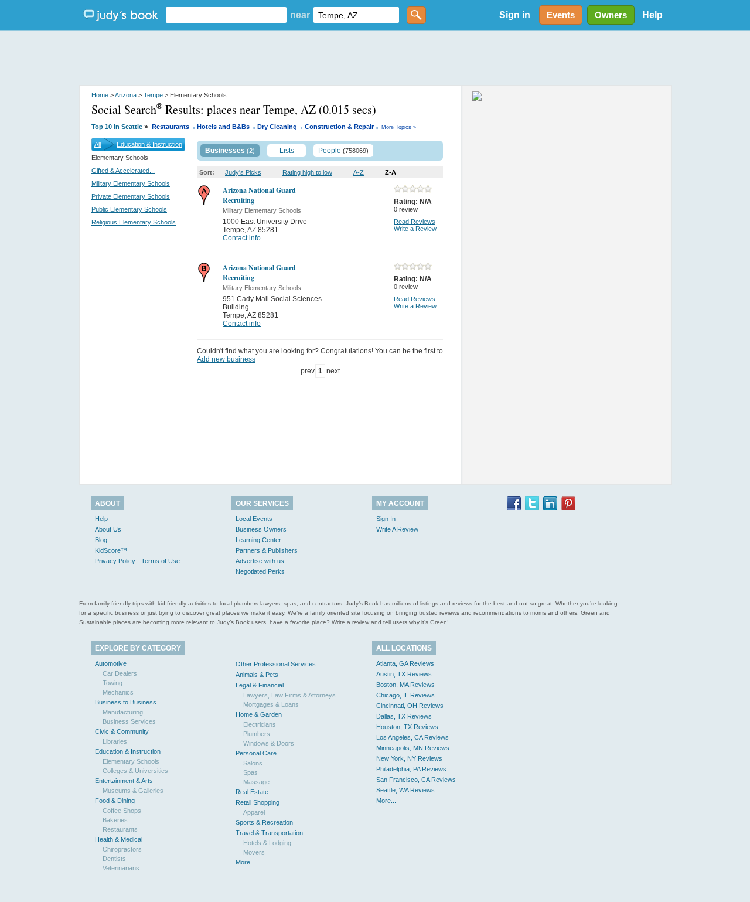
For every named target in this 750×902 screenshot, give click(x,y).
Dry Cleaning (277, 126)
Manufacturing (123, 712)
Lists (286, 151)
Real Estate (252, 791)
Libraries (115, 741)
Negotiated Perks (260, 571)
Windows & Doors (268, 743)
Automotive (111, 663)
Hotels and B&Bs (223, 126)
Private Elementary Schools (130, 196)
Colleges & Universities (135, 770)
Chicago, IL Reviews (405, 695)
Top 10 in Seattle (116, 126)
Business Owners (261, 529)
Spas (250, 772)
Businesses (225, 151)
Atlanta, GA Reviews (405, 663)
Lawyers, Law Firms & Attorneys (289, 695)
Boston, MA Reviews (405, 684)
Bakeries (115, 819)
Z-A (390, 172)
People (329, 151)
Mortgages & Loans (271, 704)
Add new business (226, 359)
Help (652, 15)
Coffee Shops (122, 810)
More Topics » (398, 127)
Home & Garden (259, 714)
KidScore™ (111, 550)
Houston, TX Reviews (407, 726)
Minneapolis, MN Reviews (412, 747)
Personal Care (256, 753)
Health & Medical (118, 839)
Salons (252, 763)
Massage (256, 781)
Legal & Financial (260, 685)
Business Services (129, 721)
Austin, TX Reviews (404, 674)
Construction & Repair (339, 126)
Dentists (114, 858)
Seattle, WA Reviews (405, 790)
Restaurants (170, 126)
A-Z (358, 172)
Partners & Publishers (267, 550)
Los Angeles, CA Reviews (412, 737)
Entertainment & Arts (124, 780)
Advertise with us (260, 560)
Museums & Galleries (133, 790)
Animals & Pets (257, 674)
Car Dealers (120, 673)
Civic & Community (122, 731)
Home (99, 94)
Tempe (153, 94)
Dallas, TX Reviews (404, 716)
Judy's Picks (243, 172)
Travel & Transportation (269, 832)
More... (245, 862)
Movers (254, 852)
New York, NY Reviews (409, 758)
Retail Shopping (257, 802)
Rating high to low (307, 172)
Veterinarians (121, 868)
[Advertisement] (375, 58)
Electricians (259, 724)
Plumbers (256, 733)
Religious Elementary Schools (133, 222)
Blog (101, 539)
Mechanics (118, 692)
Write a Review (415, 228)
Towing (112, 682)
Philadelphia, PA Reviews (411, 768)
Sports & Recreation (264, 822)
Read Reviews (414, 221)
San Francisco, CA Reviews (416, 779)
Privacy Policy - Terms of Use (137, 560)
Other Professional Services (276, 664)
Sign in (514, 15)
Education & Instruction (149, 144)
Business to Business (125, 702)
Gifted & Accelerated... (123, 170)
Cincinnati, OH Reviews (410, 705)
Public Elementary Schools (129, 209)
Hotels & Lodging (267, 842)
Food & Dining (115, 800)
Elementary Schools (131, 761)
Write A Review (397, 529)
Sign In (386, 518)
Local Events (254, 518)
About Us (108, 529)
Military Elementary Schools (130, 183)
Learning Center (258, 539)
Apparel (254, 812)
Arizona (126, 94)
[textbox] (226, 15)
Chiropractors (122, 849)
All (97, 144)
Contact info (242, 238)
